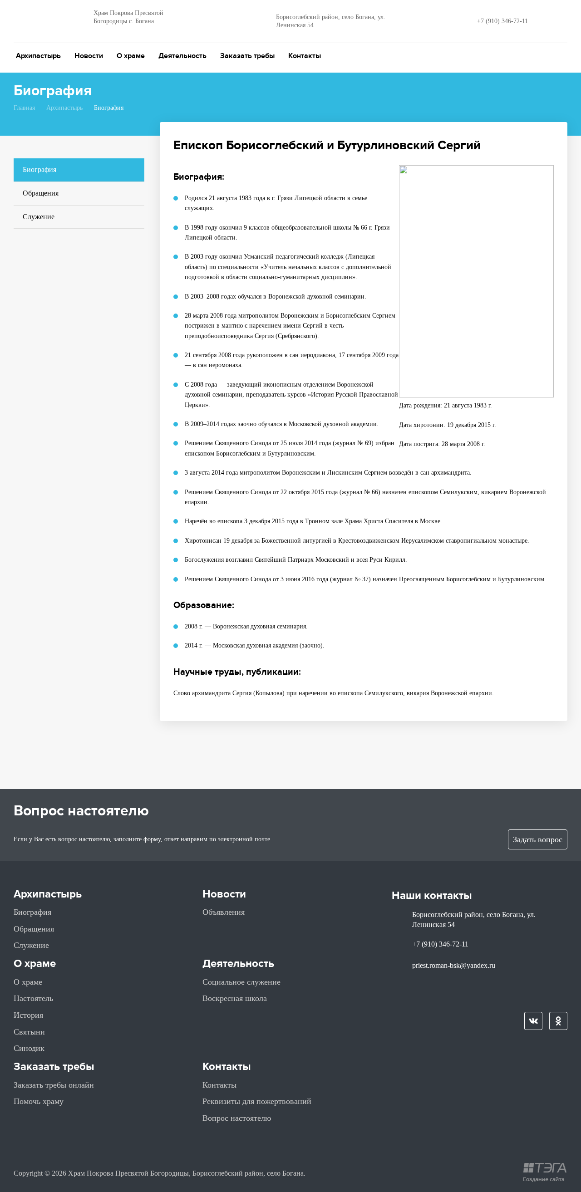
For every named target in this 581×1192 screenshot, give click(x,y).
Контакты (304, 55)
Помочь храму (39, 1101)
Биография (39, 169)
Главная (24, 107)
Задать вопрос (537, 839)
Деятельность (182, 55)
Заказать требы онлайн (54, 1084)
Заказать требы (247, 55)
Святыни (29, 1031)
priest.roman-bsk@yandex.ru (453, 965)
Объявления (223, 912)
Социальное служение (241, 981)
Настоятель (33, 998)
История (28, 1015)
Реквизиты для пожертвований (256, 1101)
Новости (88, 55)
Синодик (29, 1048)
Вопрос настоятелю (236, 1118)
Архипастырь (38, 55)
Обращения (41, 193)
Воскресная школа (234, 998)
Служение (38, 217)
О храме (131, 55)
